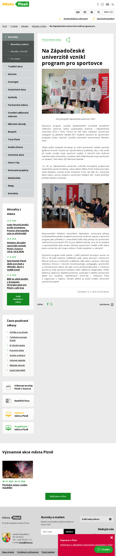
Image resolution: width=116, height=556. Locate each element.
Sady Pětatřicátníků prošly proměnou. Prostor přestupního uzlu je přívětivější (18, 229)
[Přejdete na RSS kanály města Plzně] (112, 6)
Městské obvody (17, 365)
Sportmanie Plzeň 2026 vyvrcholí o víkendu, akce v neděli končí (16, 265)
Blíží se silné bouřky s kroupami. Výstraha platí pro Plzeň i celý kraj (17, 283)
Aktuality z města (39, 26)
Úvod (4, 26)
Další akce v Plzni (58, 496)
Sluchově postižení (105, 18)
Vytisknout (105, 304)
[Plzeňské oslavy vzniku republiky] (19, 470)
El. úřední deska (17, 345)
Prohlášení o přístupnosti (28, 552)
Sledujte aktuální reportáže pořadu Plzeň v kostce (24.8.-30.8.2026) (16, 247)
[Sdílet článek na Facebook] (46, 304)
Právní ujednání (48, 552)
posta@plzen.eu (26, 542)
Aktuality (24, 26)
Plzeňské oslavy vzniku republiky (14, 486)
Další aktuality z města (18, 299)
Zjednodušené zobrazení (76, 18)
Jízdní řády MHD (17, 370)
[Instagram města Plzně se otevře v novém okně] (102, 6)
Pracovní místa (17, 350)
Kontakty (85, 12)
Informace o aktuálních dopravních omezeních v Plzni (86, 544)
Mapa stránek (8, 552)
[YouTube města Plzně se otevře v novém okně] (107, 6)
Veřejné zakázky (17, 360)
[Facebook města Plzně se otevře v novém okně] (97, 6)
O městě (14, 26)
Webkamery (78, 12)
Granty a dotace (17, 355)
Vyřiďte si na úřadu (19, 332)
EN (92, 12)
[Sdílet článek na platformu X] (52, 304)
